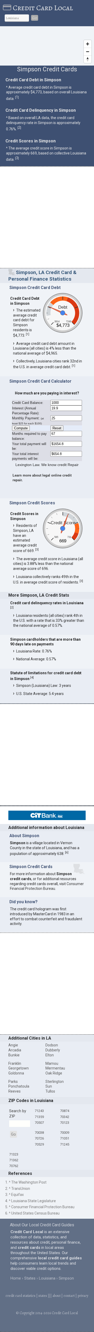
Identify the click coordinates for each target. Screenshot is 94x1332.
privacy (83, 1295)
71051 (64, 1138)
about (56, 1295)
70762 (13, 1166)
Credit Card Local (43, 8)
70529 (39, 1144)
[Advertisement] (47, 218)
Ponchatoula (18, 1086)
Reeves (14, 1091)
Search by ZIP (17, 1114)
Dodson (51, 1045)
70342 (64, 1117)
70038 (39, 1133)
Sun (48, 1086)
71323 (13, 1154)
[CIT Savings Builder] (46, 819)
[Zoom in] (87, 44)
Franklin (14, 1063)
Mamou (51, 1063)
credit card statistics (20, 1295)
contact (69, 1295)
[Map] (47, 46)
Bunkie (14, 1055)
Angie (13, 1045)
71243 (39, 1111)
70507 (39, 1123)
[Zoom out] (87, 51)
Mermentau (55, 1068)
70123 (64, 1123)
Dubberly (52, 1050)
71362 (13, 1160)
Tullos (50, 1091)
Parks (13, 1081)
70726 (39, 1138)
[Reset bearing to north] (87, 59)
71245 (64, 1144)
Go (34, 18)
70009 (64, 1133)
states (42, 1295)
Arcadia (14, 1050)
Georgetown (18, 1068)
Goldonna (16, 1073)
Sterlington (54, 1081)
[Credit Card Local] (8, 8)
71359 (39, 1117)
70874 (64, 1111)
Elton (49, 1055)
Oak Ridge (53, 1073)
